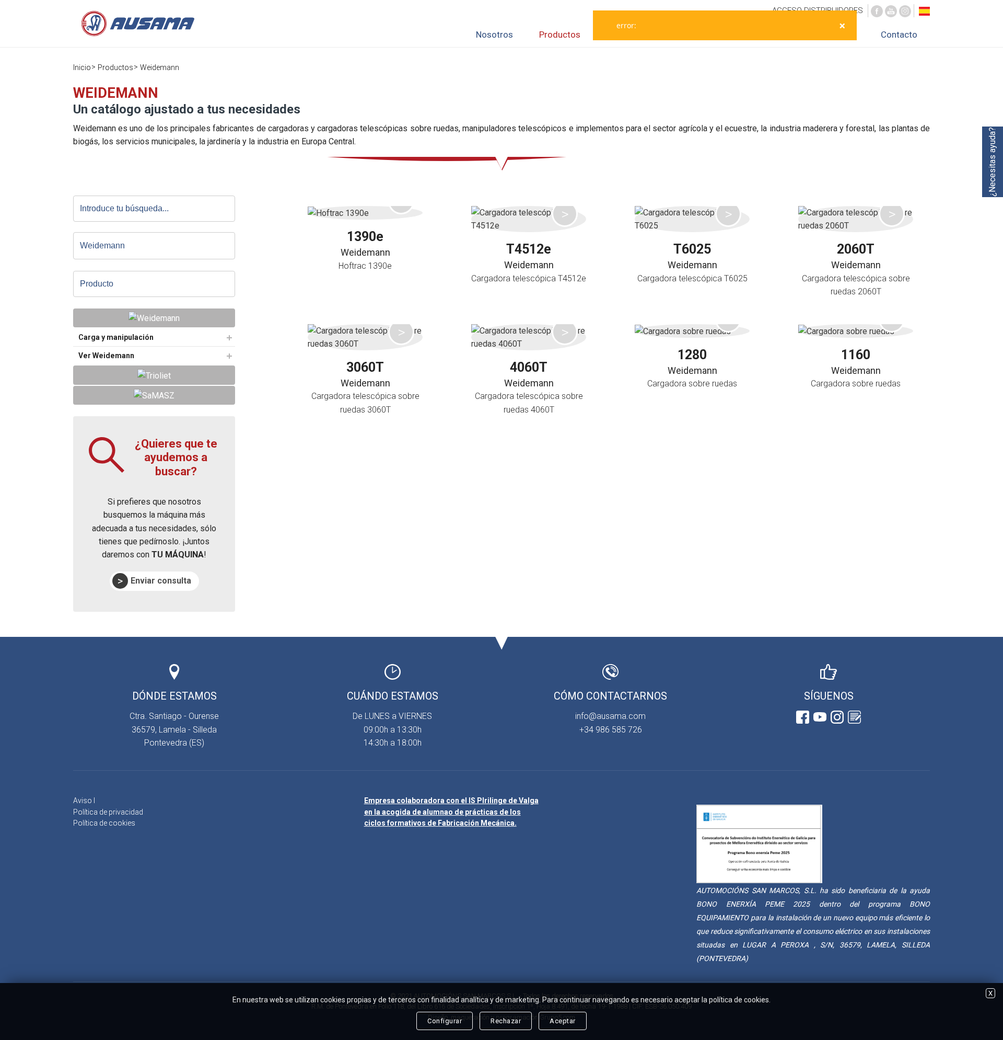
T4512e (528, 249)
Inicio (82, 67)
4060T (528, 367)
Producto (96, 283)
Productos (559, 34)
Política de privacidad (108, 812)
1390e (365, 236)
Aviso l (84, 800)
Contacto (899, 34)
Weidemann (159, 67)
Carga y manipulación (116, 337)
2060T (855, 249)
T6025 (692, 249)
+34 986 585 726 (610, 730)
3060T (365, 367)
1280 (692, 354)
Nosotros (494, 34)
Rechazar (506, 1021)
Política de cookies (104, 823)
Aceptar (563, 1021)
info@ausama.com (610, 716)
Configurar (444, 1021)
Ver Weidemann (106, 355)
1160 (855, 354)
